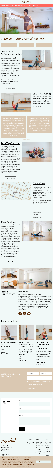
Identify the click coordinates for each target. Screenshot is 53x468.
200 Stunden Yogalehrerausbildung (11, 52)
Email (20, 408)
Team (30, 444)
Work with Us (47, 444)
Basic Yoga (39, 442)
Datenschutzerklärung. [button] (23, 466)
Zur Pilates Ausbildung (42, 112)
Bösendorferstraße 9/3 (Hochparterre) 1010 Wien (39, 212)
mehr (2, 349)
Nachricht (22, 415)
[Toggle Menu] (51, 1)
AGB (48, 449)
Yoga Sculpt (39, 447)
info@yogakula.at (37, 217)
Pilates (39, 449)
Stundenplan (44, 45)
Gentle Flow (39, 444)
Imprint (48, 451)
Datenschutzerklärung (35, 384)
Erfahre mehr (10, 88)
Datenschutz (47, 453)
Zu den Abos (11, 178)
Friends (48, 447)
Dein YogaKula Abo (10, 143)
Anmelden (31, 388)
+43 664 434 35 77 (37, 216)
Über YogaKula (8, 222)
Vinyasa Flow (39, 445)
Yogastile (26, 45)
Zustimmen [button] (47, 462)
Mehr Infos (10, 262)
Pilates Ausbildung (42, 93)
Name (20, 401)
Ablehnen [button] (39, 462)
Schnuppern (9, 45)
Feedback (47, 445)
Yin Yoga (39, 451)
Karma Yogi (48, 442)
